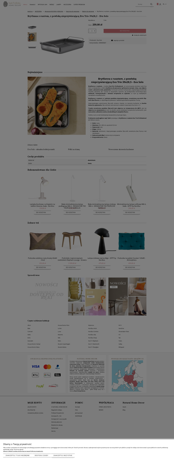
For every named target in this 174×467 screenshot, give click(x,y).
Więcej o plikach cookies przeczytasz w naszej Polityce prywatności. (23, 451)
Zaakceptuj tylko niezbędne (18, 455)
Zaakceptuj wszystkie (62, 455)
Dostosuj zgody (41, 455)
